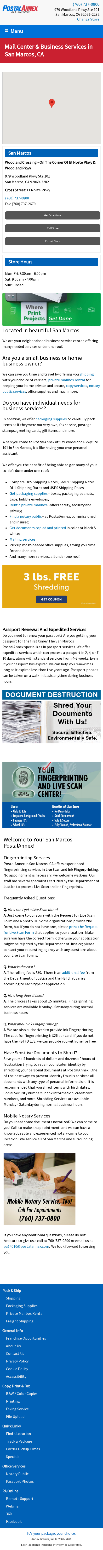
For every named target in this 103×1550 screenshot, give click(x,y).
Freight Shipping (20, 1321)
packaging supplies (51, 419)
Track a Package (19, 1441)
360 (9, 1513)
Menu (17, 30)
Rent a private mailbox (28, 504)
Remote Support (20, 1498)
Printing (13, 1401)
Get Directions (52, 215)
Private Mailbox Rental (25, 1313)
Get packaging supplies (29, 493)
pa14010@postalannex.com (26, 1246)
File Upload (15, 1416)
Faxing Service (17, 1408)
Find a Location (18, 1433)
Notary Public (17, 1473)
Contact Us (15, 1353)
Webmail (13, 1506)
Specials (12, 1456)
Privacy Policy (17, 1361)
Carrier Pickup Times (23, 1448)
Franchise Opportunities (26, 1338)
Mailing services (22, 539)
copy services (76, 385)
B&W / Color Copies (22, 1393)
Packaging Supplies (22, 1305)
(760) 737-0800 (86, 4)
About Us (13, 1345)
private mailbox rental (66, 379)
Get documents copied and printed (38, 527)
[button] (52, 103)
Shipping (13, 1298)
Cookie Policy (17, 1368)
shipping (87, 374)
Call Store (52, 228)
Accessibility (16, 1376)
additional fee (74, 972)
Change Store (88, 19)
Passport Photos (20, 1481)
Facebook (14, 1521)
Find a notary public (26, 516)
